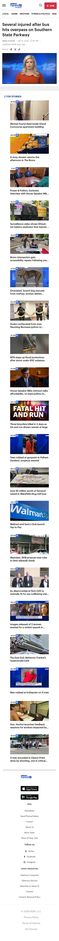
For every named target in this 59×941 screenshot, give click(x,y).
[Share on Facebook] (11, 49)
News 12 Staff (8, 41)
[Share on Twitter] (15, 49)
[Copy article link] (19, 49)
